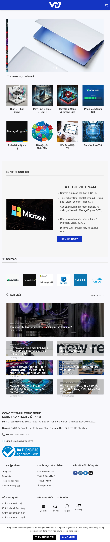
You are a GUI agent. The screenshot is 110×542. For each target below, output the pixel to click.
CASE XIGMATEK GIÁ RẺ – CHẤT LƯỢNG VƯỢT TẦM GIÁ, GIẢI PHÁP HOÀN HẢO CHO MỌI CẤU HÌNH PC (29, 372)
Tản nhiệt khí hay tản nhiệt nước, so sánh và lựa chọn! (41, 327)
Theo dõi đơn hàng (10, 481)
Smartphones (44, 485)
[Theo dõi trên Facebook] (75, 473)
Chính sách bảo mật (12, 503)
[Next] (98, 45)
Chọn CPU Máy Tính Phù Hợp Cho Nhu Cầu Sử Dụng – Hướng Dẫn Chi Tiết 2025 (29, 389)
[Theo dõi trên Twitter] (85, 473)
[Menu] (4, 4)
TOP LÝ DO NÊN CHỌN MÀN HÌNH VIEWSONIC (79, 369)
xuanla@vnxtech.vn (23, 441)
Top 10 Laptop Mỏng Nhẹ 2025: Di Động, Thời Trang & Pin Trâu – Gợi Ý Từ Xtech (80, 389)
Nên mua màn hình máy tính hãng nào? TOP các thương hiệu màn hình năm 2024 (29, 351)
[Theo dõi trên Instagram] (80, 473)
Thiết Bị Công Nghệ (46, 476)
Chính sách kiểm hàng (13, 508)
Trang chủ (6, 471)
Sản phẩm (6, 476)
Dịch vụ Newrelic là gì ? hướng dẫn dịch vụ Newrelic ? (78, 349)
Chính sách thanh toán (13, 513)
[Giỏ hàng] (106, 5)
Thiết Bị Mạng (44, 481)
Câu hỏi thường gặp (11, 485)
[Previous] (12, 45)
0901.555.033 (22, 434)
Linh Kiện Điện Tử (45, 471)
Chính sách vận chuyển (14, 517)
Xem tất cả (96, 295)
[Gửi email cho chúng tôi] (90, 473)
